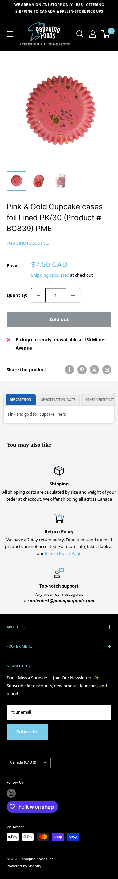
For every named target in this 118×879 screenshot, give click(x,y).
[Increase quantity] (73, 295)
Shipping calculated (50, 275)
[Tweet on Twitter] (94, 369)
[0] (106, 34)
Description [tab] (20, 400)
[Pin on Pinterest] (82, 369)
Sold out (59, 319)
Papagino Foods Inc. (28, 243)
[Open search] (80, 34)
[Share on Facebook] (69, 369)
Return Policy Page (63, 553)
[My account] (92, 34)
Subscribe (27, 731)
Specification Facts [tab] (58, 400)
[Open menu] (10, 34)
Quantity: (17, 295)
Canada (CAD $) (23, 762)
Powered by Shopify (24, 865)
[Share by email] (106, 369)
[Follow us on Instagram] (11, 793)
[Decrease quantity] (38, 295)
